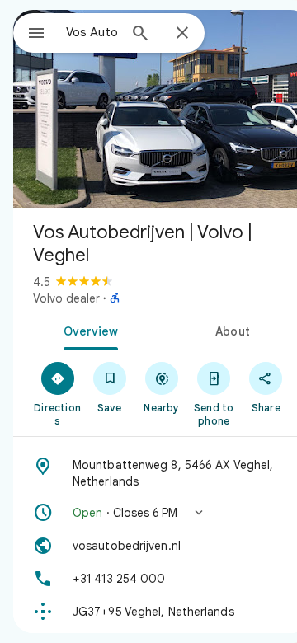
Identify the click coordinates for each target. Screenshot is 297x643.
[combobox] (91, 32)
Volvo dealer (66, 298)
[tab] (87, 330)
